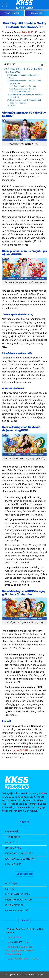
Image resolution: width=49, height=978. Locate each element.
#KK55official (26, 946)
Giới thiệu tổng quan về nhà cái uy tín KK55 (24, 76)
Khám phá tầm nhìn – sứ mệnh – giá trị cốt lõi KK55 (25, 82)
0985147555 (14, 937)
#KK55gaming (12, 950)
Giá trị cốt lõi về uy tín (22, 92)
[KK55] (24, 5)
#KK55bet (13, 946)
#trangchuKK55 (13, 954)
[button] (4, 5)
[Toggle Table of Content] (41, 65)
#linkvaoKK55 (27, 950)
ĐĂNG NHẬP (36, 13)
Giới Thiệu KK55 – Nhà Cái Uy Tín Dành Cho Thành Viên (23, 70)
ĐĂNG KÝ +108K (12, 13)
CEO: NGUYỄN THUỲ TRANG (23, 958)
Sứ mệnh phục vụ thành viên (24, 89)
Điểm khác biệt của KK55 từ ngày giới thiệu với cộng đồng (25, 101)
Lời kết (12, 106)
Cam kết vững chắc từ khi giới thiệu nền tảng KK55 (26, 95)
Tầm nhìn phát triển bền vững (24, 86)
